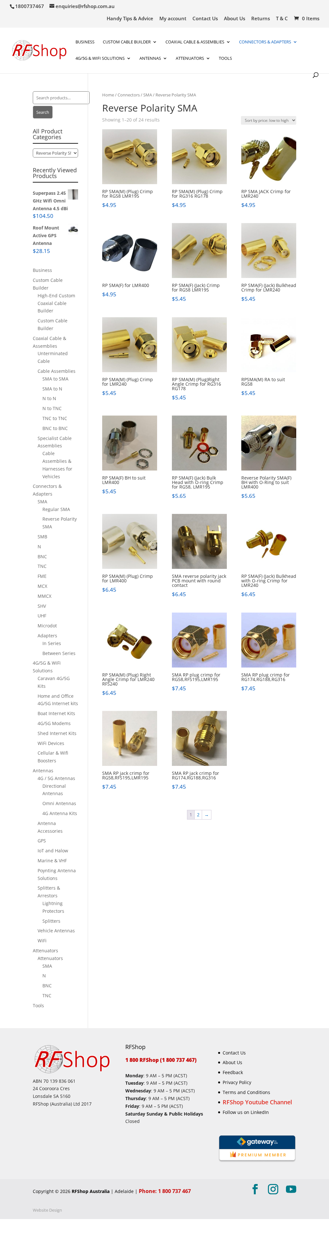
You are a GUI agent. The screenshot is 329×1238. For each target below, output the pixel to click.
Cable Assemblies (57, 371)
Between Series (59, 653)
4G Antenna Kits (59, 813)
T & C (282, 19)
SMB (42, 537)
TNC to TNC (54, 418)
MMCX (44, 596)
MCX (42, 586)
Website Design (47, 1210)
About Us (234, 19)
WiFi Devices (51, 743)
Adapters (47, 635)
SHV (42, 606)
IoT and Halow (53, 851)
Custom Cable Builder (127, 42)
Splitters (51, 921)
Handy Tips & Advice (130, 19)
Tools (225, 58)
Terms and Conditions (246, 1092)
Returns (260, 19)
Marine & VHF (52, 860)
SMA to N (52, 389)
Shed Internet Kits (57, 733)
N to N (49, 398)
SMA (147, 95)
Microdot (47, 626)
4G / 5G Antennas (56, 778)
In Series (51, 643)
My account (172, 19)
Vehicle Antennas (56, 931)
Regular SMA (56, 509)
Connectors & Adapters (265, 42)
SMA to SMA (55, 379)
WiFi (42, 940)
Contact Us (205, 19)
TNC (42, 566)
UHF (42, 616)
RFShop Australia (91, 1191)
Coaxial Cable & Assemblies (194, 42)
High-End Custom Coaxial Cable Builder (56, 303)
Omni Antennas (59, 803)
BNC (42, 556)
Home (108, 95)
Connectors (129, 95)
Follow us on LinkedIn (246, 1112)
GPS (42, 841)
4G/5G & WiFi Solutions (100, 58)
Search (42, 112)
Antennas (150, 58)
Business (85, 42)
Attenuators (45, 950)
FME (42, 576)
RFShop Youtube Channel (257, 1102)
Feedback (233, 1072)
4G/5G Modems (54, 723)
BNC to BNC (55, 428)
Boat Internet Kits (56, 713)
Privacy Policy (237, 1082)
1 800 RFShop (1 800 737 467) (161, 1059)
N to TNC (52, 408)
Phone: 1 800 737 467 (165, 1191)
